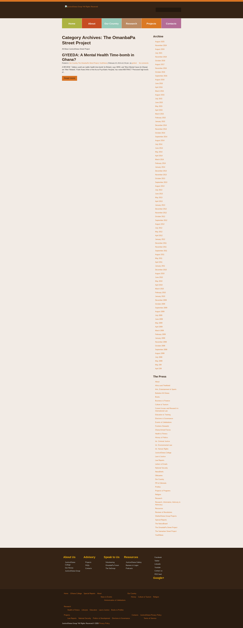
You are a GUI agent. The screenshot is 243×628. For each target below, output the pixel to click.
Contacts (171, 23)
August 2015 (159, 95)
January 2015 (160, 121)
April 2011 (158, 262)
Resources (159, 508)
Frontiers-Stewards (162, 426)
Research (131, 23)
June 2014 (159, 148)
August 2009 (159, 311)
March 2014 (159, 159)
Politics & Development (101, 618)
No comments (143, 63)
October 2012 (160, 216)
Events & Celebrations (163, 422)
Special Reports (161, 520)
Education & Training (162, 415)
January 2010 (160, 296)
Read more (69, 78)
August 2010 (159, 273)
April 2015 (159, 110)
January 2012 (160, 239)
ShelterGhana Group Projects (166, 516)
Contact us (158, 571)
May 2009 (158, 323)
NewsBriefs (159, 472)
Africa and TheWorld (162, 385)
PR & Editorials (160, 483)
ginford (134, 63)
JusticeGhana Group (72, 571)
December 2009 (161, 300)
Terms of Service (150, 618)
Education (93, 610)
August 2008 (159, 353)
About (91, 23)
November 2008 (161, 342)
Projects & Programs (162, 491)
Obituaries (159, 475)
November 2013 (161, 175)
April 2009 (159, 327)
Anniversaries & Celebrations (115, 600)
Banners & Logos (132, 565)
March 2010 (159, 289)
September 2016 (161, 76)
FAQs (87, 565)
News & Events (106, 597)
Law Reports (159, 460)
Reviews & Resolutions (163, 512)
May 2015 (158, 106)
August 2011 (159, 254)
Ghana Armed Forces (163, 430)
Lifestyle (85, 610)
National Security (161, 468)
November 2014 (161, 129)
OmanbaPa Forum (112, 565)
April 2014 (159, 156)
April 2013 (159, 201)
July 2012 (158, 228)
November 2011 (161, 247)
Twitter (156, 561)
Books (157, 397)
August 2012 (159, 224)
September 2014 (161, 137)
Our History (69, 568)
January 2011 (160, 266)
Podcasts (129, 568)
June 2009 (159, 319)
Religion (158, 494)
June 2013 (159, 194)
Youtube (157, 567)
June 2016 (159, 83)
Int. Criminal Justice (162, 441)
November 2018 (161, 57)
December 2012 (161, 209)
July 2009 (158, 315)
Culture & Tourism (161, 404)
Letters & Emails (161, 464)
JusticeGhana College (163, 453)
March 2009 (159, 330)
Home (71, 23)
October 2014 (160, 133)
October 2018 (160, 61)
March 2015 (159, 114)
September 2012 (161, 220)
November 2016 (161, 68)
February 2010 (160, 292)
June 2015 (159, 102)
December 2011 (161, 243)
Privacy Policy (104, 623)
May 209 (158, 365)
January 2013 (160, 205)
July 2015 (158, 99)
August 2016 (159, 80)
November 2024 (161, 45)
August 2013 (159, 186)
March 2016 (159, 91)
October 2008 (160, 346)
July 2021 (158, 53)
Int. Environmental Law (163, 445)
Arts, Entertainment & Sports (165, 389)
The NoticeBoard (161, 524)
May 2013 (158, 197)
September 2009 (161, 308)
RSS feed (158, 574)
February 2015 (160, 118)
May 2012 (158, 232)
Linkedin (157, 564)
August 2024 (159, 49)
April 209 (158, 369)
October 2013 (160, 178)
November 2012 (161, 213)
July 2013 (158, 190)
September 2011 (161, 251)
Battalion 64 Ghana (162, 393)
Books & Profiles (117, 610)
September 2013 (161, 182)
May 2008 (158, 361)
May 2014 (158, 152)
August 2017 (159, 64)
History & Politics (161, 437)
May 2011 (158, 258)
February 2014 (160, 163)
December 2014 (161, 125)
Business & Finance (162, 401)
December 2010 (161, 270)
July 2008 (158, 357)
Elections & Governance (164, 418)
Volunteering (110, 562)
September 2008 (161, 349)
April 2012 (159, 235)
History (133, 597)
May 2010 (158, 281)
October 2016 (160, 72)
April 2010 (159, 285)
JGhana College (76, 593)
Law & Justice (160, 456)
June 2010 (159, 277)
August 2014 (159, 140)
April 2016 (159, 87)
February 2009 (160, 334)
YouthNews (103, 63)
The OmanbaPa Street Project (88, 63)
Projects (151, 23)
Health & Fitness (161, 434)
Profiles (158, 487)
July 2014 (158, 144)
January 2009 (160, 338)
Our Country (111, 23)
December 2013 (161, 171)
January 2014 (160, 167)
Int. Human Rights (161, 449)
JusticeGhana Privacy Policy (150, 615)
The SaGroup (110, 568)
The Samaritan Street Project (166, 531)
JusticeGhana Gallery (134, 562)
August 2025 (159, 42)
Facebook (158, 557)
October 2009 (160, 304)
